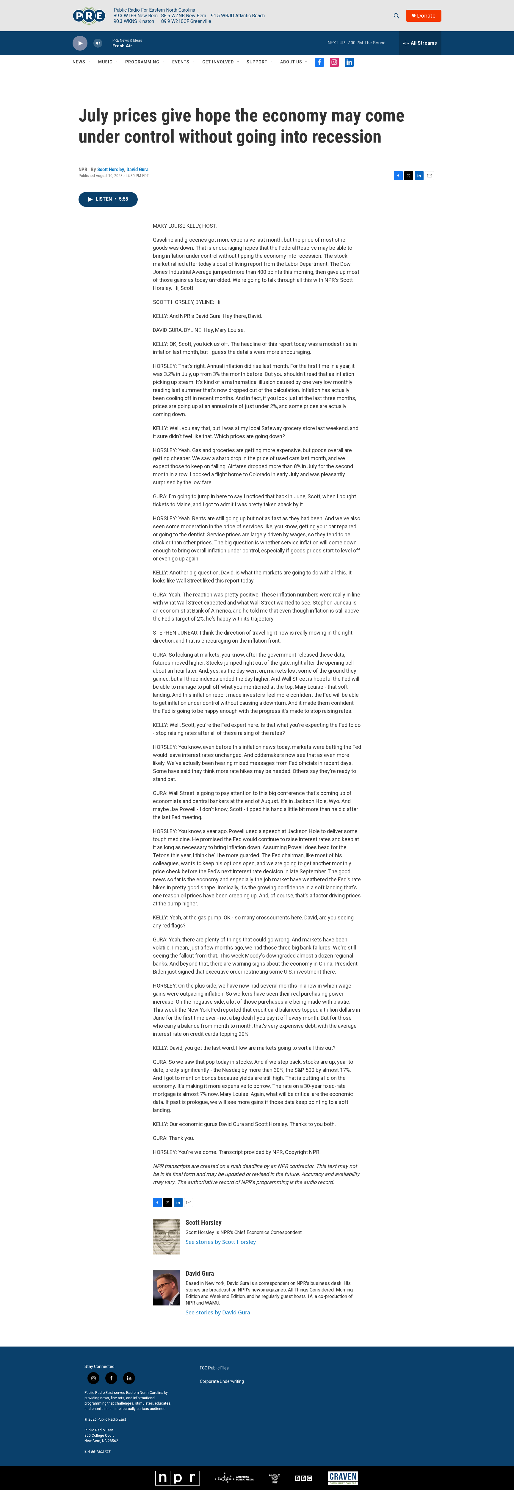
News (79, 62)
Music (105, 62)
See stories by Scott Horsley (221, 1241)
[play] (80, 43)
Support (257, 62)
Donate (426, 16)
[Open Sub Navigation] (89, 62)
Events (180, 62)
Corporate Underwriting (222, 1381)
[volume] (98, 43)
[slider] (107, 43)
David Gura (137, 169)
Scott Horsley (110, 169)
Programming (142, 62)
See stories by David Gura (218, 1312)
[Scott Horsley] (166, 1237)
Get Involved (218, 62)
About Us (291, 62)
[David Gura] (166, 1287)
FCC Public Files (214, 1368)
